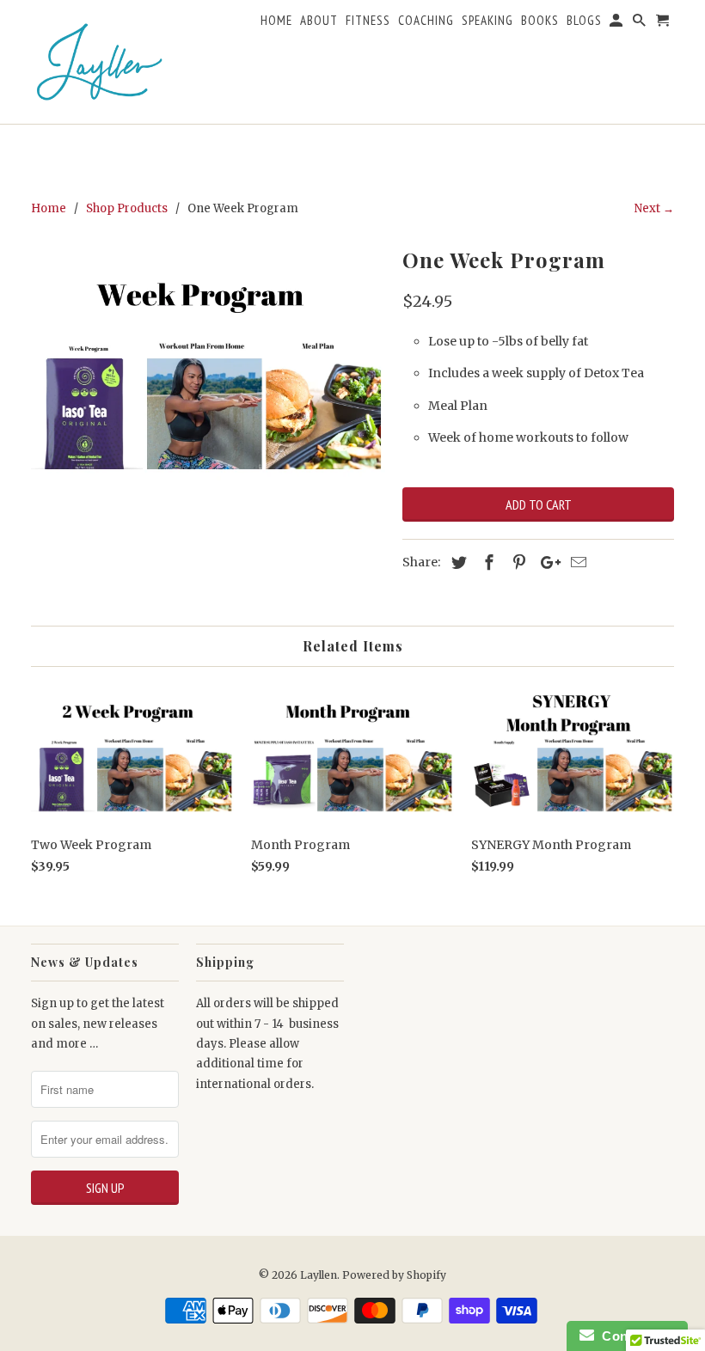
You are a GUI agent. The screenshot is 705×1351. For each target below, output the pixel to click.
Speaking (487, 20)
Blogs (584, 20)
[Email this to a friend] (576, 562)
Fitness (368, 20)
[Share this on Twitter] (456, 562)
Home (276, 20)
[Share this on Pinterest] (516, 562)
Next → (654, 208)
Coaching (426, 20)
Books (540, 20)
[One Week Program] (208, 367)
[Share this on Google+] (546, 562)
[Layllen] (100, 62)
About (319, 20)
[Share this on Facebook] (486, 562)
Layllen (318, 1274)
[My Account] (617, 23)
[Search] (640, 23)
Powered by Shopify (394, 1274)
